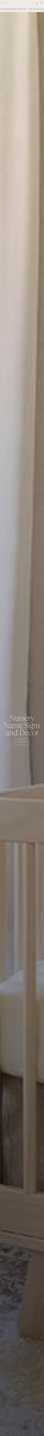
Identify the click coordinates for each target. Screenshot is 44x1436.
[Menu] (2, 3)
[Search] (7, 3)
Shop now (22, 742)
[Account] (37, 3)
